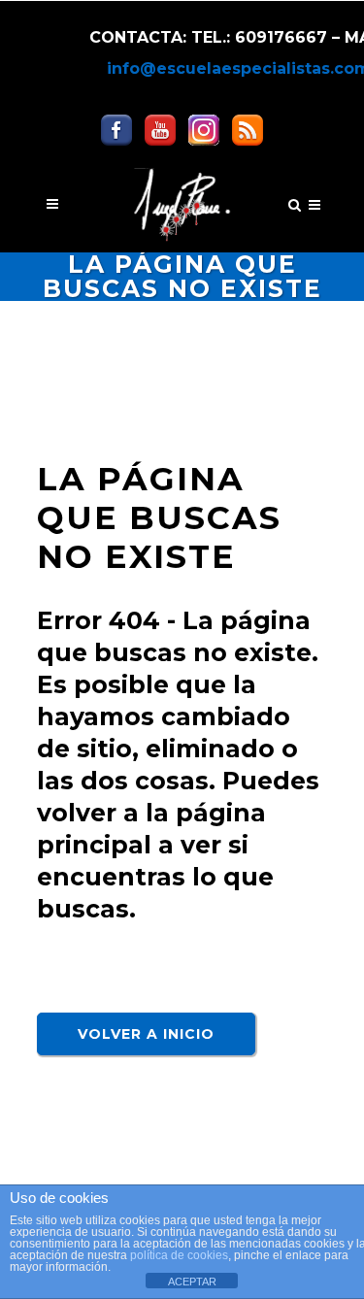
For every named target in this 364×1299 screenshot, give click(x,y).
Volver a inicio (146, 1034)
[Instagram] (203, 128)
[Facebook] (116, 128)
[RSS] (247, 128)
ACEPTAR (192, 1281)
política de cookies (179, 1255)
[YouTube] (160, 128)
